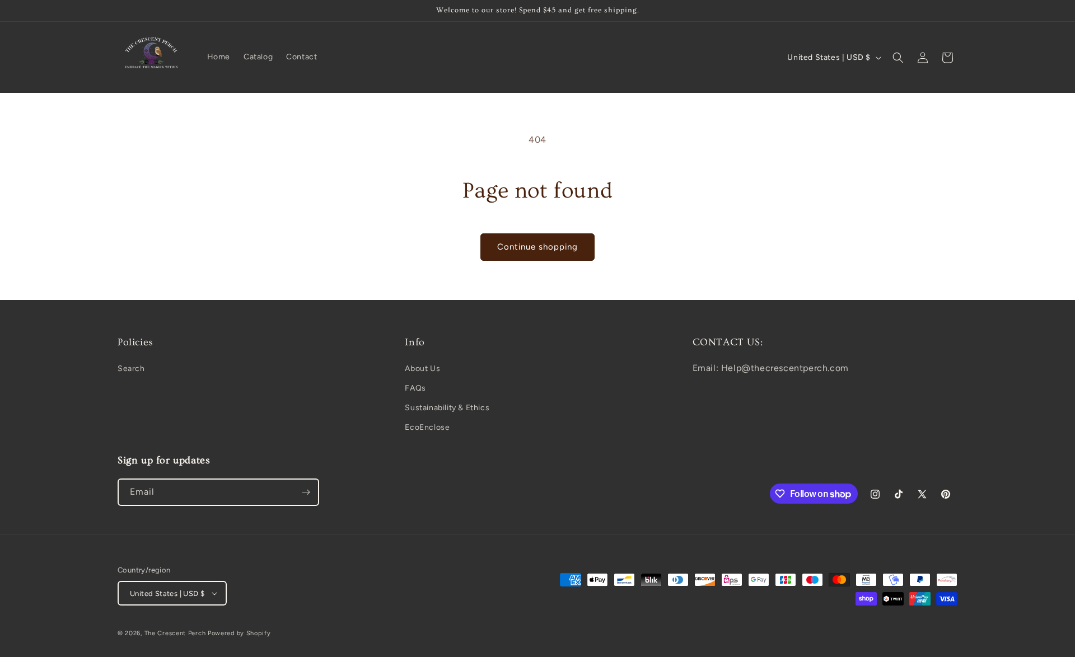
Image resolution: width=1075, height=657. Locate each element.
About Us (422, 368)
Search (131, 368)
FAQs (415, 388)
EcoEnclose (427, 427)
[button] (898, 57)
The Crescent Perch (175, 633)
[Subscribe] (305, 492)
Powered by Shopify (239, 633)
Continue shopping (537, 247)
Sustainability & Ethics (447, 407)
